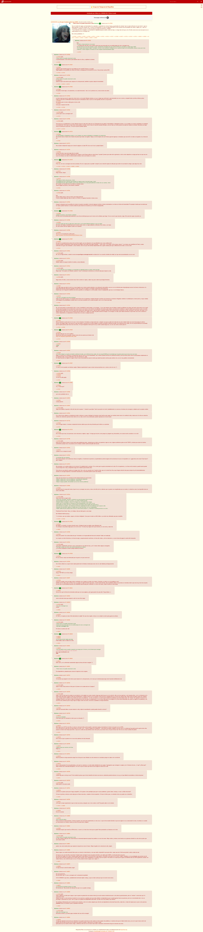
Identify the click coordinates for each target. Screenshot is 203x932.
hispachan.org (123, 929)
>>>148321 (58, 575)
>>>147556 (74, 36)
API (113, 931)
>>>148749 (58, 741)
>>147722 (58, 450)
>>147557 (58, 103)
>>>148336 (144, 36)
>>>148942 (95, 37)
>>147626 (58, 332)
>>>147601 (97, 36)
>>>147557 (79, 52)
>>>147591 (93, 36)
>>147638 (58, 352)
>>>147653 (58, 327)
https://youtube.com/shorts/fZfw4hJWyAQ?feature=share (69, 235)
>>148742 (58, 763)
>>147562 (58, 488)
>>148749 (58, 756)
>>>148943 (58, 905)
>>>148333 (139, 36)
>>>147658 (116, 36)
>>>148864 (85, 37)
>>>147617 (111, 36)
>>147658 (58, 385)
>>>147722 (58, 426)
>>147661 (58, 400)
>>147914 (58, 524)
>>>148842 (58, 529)
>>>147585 (58, 140)
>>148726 (58, 715)
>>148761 (58, 801)
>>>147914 (130, 36)
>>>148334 (77, 166)
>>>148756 (58, 732)
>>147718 (58, 432)
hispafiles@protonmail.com (100, 931)
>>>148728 (76, 37)
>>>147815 (58, 436)
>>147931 (58, 556)
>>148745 (58, 746)
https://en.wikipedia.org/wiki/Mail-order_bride (66, 336)
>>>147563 (58, 62)
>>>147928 (63, 518)
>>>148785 (58, 796)
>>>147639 (58, 302)
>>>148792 (58, 805)
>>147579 (58, 178)
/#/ (108, 23)
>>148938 (58, 919)
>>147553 (58, 56)
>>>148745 (58, 720)
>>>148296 (72, 166)
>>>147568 (88, 36)
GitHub (110, 931)
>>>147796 (125, 36)
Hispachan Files (7, 1)
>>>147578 (63, 128)
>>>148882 (58, 880)
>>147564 (58, 162)
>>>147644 (63, 72)
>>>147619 (58, 248)
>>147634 (58, 320)
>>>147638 (58, 315)
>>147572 (58, 171)
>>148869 (58, 866)
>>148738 (58, 737)
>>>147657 (58, 360)
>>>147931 (135, 36)
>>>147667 (58, 389)
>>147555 (58, 67)
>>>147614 (107, 36)
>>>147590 (58, 166)
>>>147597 (58, 208)
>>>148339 (58, 609)
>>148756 (58, 774)
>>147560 (58, 89)
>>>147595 (58, 107)
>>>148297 (58, 566)
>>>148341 (58, 643)
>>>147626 (63, 166)
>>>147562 (58, 84)
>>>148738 (58, 689)
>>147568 (58, 134)
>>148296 (58, 590)
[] (61, 22)
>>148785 (58, 810)
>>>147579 (58, 116)
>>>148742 (58, 703)
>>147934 (58, 580)
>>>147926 (58, 518)
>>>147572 (58, 128)
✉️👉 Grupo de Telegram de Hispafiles (101, 7)
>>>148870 (58, 861)
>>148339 (58, 648)
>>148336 (58, 638)
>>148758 (58, 790)
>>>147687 (121, 36)
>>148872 (58, 885)
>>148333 (58, 636)
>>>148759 (81, 37)
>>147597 (58, 286)
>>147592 (58, 241)
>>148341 (58, 661)
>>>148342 (58, 655)
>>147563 (58, 222)
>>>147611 (102, 36)
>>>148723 (63, 84)
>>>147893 (58, 93)
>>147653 (58, 365)
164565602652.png (55, 22)
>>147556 (58, 100)
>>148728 (58, 725)
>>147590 (58, 213)
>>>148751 (58, 751)
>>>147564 (83, 36)
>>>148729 (67, 84)
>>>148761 (58, 777)
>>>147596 (63, 107)
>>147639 (58, 423)
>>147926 (58, 828)
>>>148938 (90, 37)
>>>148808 (63, 805)
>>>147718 (58, 339)
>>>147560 (79, 36)
